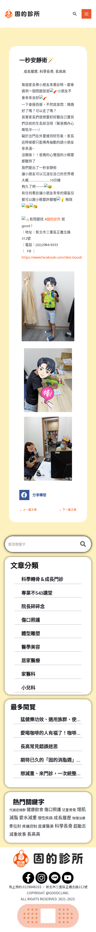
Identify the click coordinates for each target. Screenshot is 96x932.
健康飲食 (35, 809)
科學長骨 (47, 71)
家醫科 (28, 674)
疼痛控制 (29, 826)
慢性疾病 (45, 817)
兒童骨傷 (69, 809)
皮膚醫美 (46, 826)
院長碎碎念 (33, 606)
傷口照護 (30, 620)
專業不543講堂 (36, 593)
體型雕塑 (30, 633)
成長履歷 (31, 71)
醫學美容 (30, 647)
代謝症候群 (17, 810)
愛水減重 (28, 818)
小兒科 (28, 688)
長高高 (60, 71)
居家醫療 (30, 660)
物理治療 (78, 818)
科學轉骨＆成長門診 (42, 579)
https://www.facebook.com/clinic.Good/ (52, 257)
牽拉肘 (15, 826)
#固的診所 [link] (53, 219)
